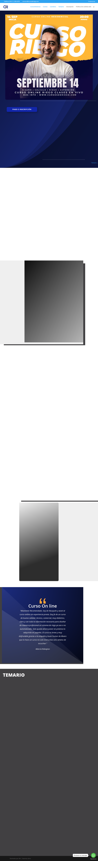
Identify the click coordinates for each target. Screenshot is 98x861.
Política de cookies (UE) (83, 7)
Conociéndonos (35, 7)
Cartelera (53, 7)
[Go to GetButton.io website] (93, 859)
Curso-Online (39, 218)
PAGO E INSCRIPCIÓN (21, 109)
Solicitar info (34, 316)
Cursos (45, 7)
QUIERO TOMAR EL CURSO (75, 177)
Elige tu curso (58, 329)
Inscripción (70, 7)
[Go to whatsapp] (93, 855)
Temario (61, 7)
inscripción (38, 562)
